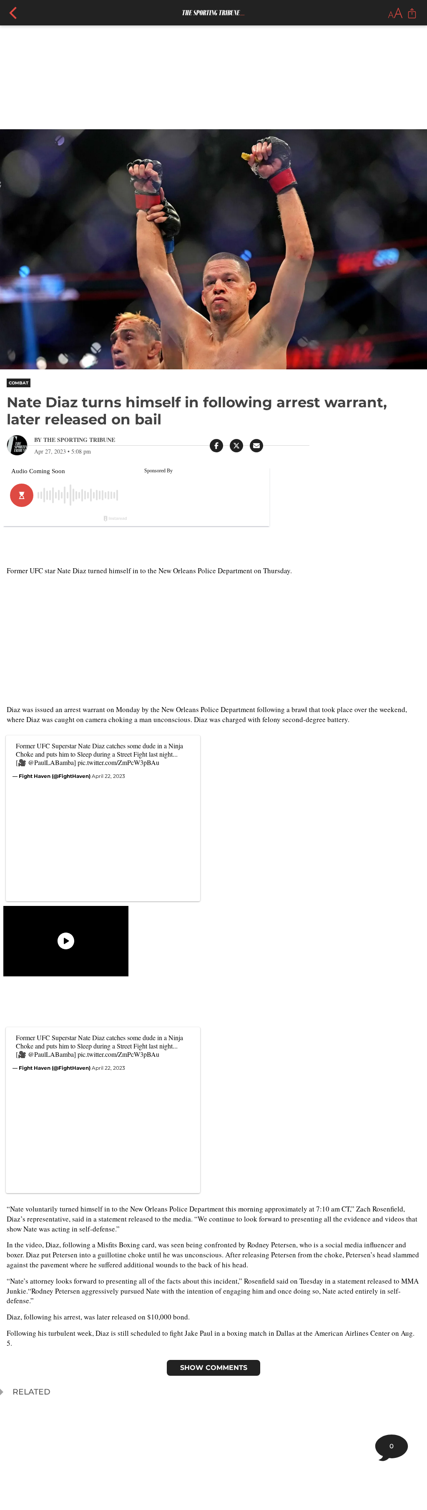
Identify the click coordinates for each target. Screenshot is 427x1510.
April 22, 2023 (108, 776)
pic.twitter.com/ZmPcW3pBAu (118, 762)
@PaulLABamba (51, 762)
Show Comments (213, 1368)
